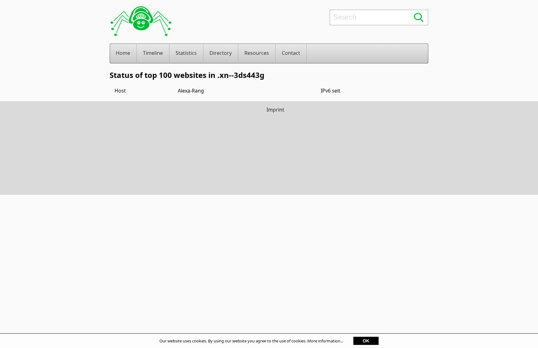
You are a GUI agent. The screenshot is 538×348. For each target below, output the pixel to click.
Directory (221, 53)
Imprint (275, 109)
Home (123, 53)
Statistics (186, 53)
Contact (291, 53)
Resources (256, 53)
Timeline (153, 53)
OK (366, 340)
